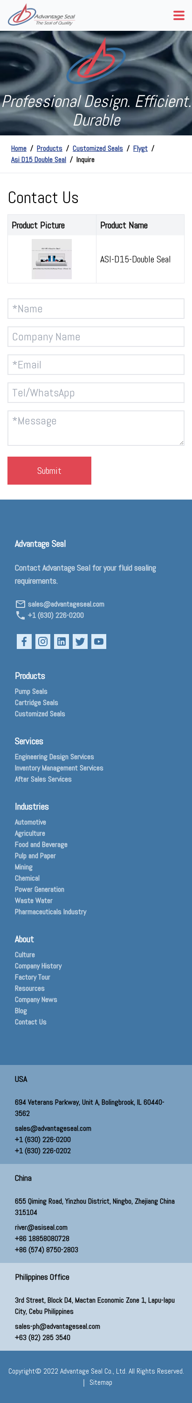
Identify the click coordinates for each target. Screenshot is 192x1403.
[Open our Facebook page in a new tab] (24, 641)
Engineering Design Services (54, 756)
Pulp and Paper (35, 855)
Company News (36, 999)
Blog (21, 1010)
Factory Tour (32, 977)
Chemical (27, 878)
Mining (24, 867)
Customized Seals (98, 148)
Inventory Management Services (59, 768)
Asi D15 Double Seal (38, 159)
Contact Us (31, 1022)
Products (49, 148)
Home (19, 148)
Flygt (140, 148)
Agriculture (30, 833)
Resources (30, 988)
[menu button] (179, 15)
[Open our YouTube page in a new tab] (98, 641)
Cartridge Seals (36, 702)
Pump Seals (31, 691)
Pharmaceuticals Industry (50, 912)
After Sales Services (43, 779)
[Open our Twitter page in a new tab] (80, 641)
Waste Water (34, 900)
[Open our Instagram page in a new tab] (42, 641)
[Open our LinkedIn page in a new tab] (61, 641)
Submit (49, 471)
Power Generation (39, 889)
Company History (38, 966)
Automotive (30, 822)
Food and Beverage (41, 844)
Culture (25, 954)
